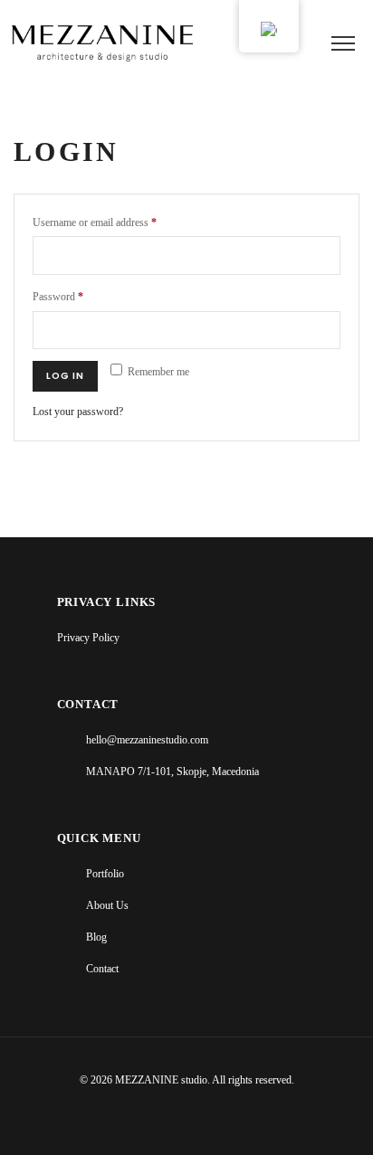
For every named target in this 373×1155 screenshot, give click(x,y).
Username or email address (95, 223)
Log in (65, 376)
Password (58, 297)
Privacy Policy (88, 638)
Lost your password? (78, 412)
